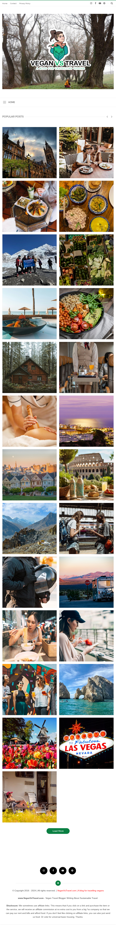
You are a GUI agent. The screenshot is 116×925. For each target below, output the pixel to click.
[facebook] (95, 3)
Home (4, 3)
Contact (13, 3)
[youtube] (100, 3)
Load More (58, 831)
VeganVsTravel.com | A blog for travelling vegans (80, 890)
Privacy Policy (24, 3)
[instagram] (91, 3)
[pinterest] (104, 3)
